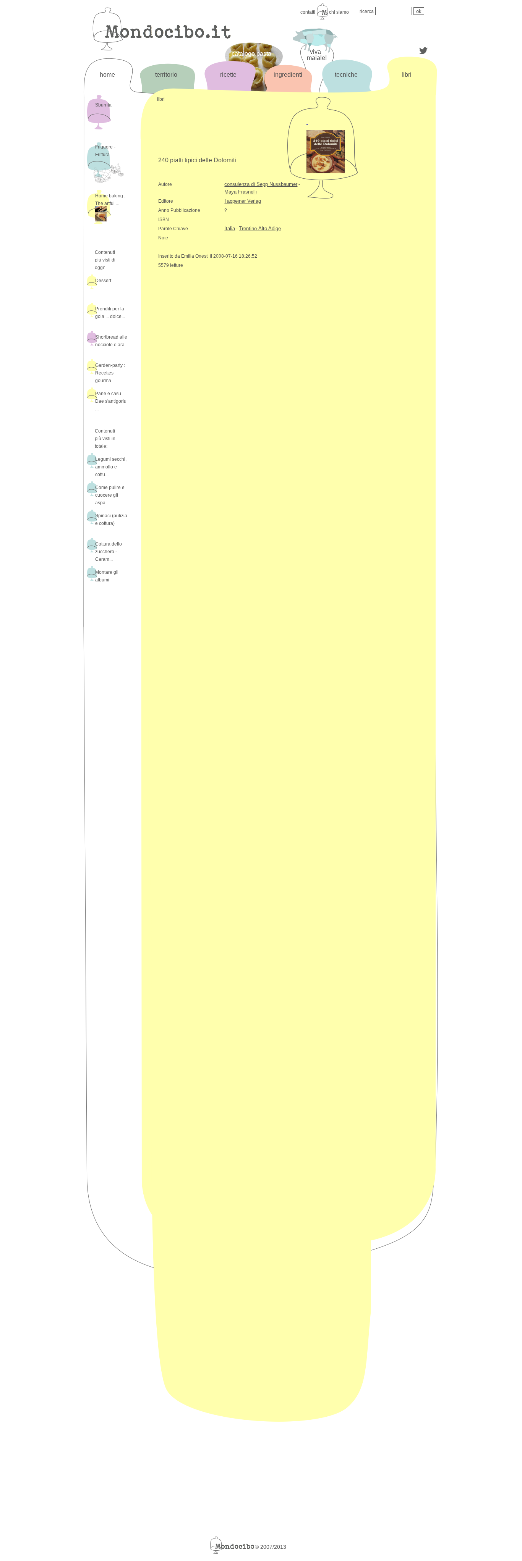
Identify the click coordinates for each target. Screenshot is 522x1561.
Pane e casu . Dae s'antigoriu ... (110, 401)
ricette (228, 74)
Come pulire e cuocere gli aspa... (110, 495)
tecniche (346, 74)
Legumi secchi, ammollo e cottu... (110, 467)
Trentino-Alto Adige (260, 228)
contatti (307, 12)
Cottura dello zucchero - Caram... (108, 551)
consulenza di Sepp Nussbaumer (260, 184)
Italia (229, 228)
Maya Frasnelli (240, 192)
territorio (166, 74)
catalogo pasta (251, 53)
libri (407, 74)
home (107, 74)
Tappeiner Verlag (242, 201)
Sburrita (103, 105)
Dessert (103, 280)
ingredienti (288, 74)
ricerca (367, 11)
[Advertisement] (406, 220)
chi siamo (339, 12)
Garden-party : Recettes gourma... (110, 373)
